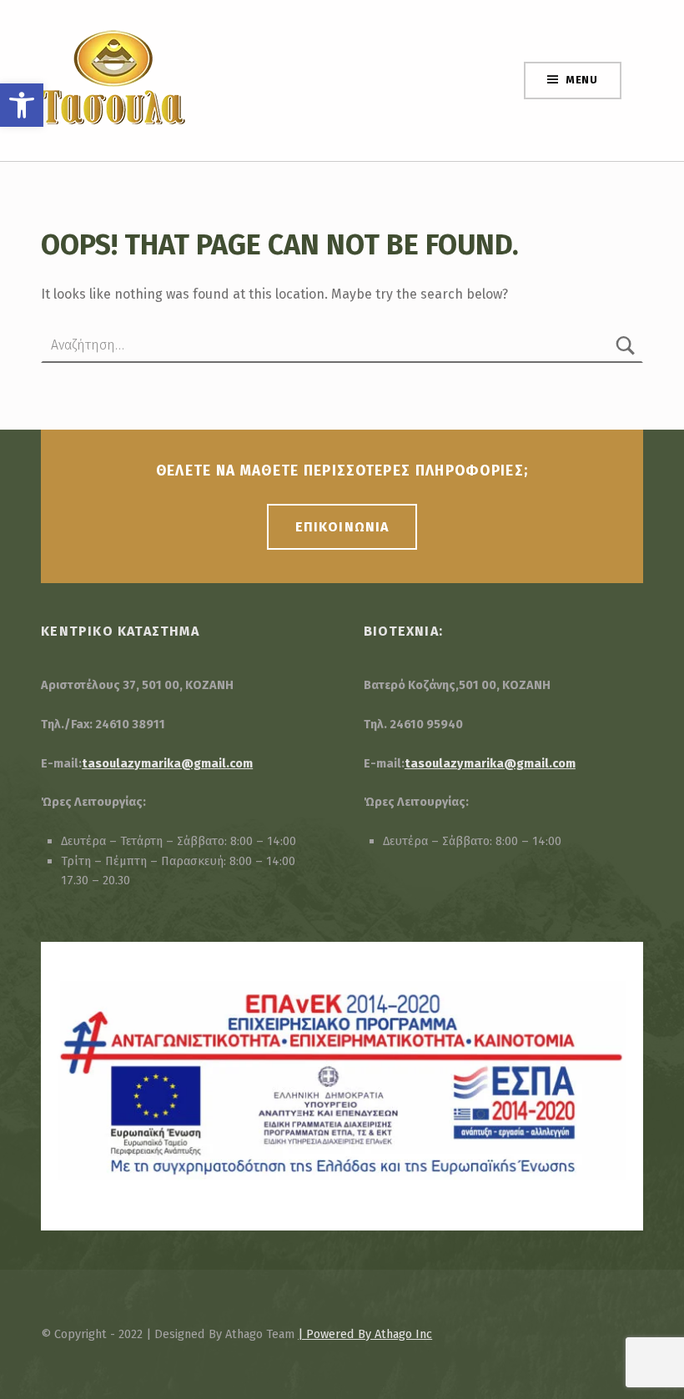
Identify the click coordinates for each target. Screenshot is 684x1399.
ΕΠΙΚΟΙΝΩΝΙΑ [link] (341, 527)
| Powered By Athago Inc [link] (365, 1333)
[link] (21, 105)
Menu (582, 79)
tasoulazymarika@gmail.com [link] (167, 763)
